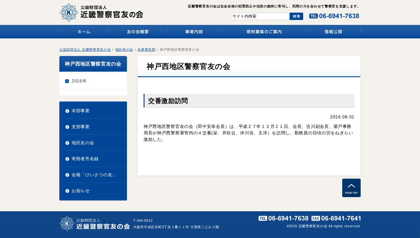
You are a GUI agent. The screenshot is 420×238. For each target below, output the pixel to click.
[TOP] (351, 195)
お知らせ (81, 190)
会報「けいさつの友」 (94, 174)
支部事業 (81, 126)
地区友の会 (83, 142)
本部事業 (81, 110)
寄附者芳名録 (85, 158)
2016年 (79, 80)
